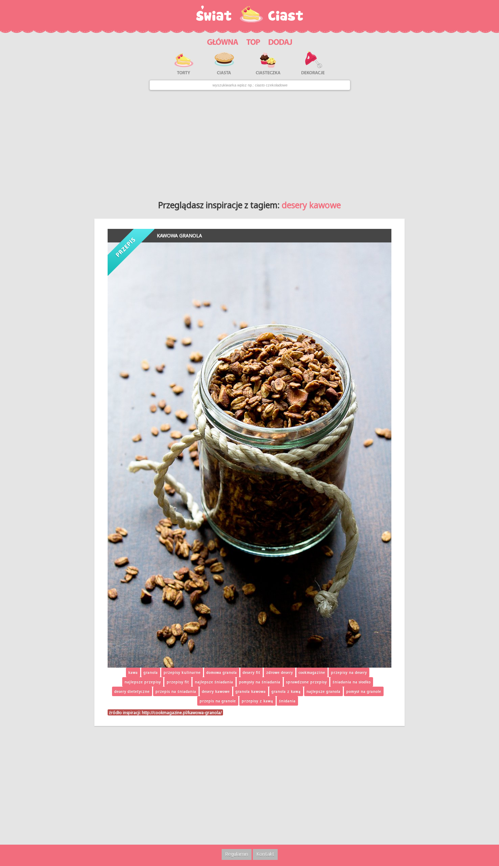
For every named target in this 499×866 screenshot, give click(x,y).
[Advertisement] (249, 142)
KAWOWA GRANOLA (179, 235)
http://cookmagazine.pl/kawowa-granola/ (182, 712)
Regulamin (236, 854)
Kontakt (265, 854)
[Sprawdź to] (253, 41)
